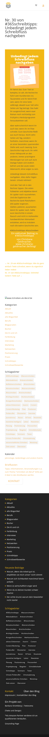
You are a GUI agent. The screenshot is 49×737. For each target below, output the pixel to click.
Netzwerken (10, 349)
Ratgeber (23, 430)
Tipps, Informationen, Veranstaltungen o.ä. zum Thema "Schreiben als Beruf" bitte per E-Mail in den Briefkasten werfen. (24, 471)
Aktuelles (9, 313)
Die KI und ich (11, 333)
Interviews (9, 341)
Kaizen (20, 417)
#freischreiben (29, 384)
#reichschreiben (25, 392)
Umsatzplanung (29, 438)
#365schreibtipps (12, 376)
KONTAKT (14, 481)
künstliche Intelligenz (13, 422)
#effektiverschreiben (13, 384)
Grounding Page (12, 723)
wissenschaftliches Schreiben (16, 442)
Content (33, 405)
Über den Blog (31, 691)
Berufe (8, 321)
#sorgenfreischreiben (14, 401)
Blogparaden (10, 325)
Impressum (10, 695)
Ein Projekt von (13, 701)
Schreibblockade (35, 430)
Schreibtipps (10, 361)
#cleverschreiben (26, 380)
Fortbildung (10, 337)
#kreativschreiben (12, 388)
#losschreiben (11, 392)
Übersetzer (21, 446)
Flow (23, 409)
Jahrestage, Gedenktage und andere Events (24, 458)
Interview (31, 413)
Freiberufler (10, 413)
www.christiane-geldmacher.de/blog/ (24, 245)
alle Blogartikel (11, 317)
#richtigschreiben (12, 397)
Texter (29, 434)
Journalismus (10, 417)
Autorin (25, 405)
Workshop (33, 442)
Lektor (26, 422)
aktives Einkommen (13, 405)
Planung (9, 426)
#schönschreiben (27, 397)
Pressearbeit (32, 426)
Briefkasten (11, 464)
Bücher (8, 329)
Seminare (21, 434)
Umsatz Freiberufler (13, 438)
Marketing (9, 345)
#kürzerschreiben (28, 388)
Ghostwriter (21, 413)
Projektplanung (11, 430)
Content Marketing (13, 409)
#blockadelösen (12, 380)
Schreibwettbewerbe (14, 365)
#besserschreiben (27, 376)
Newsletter (35, 422)
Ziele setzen (10, 446)
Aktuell (8, 309)
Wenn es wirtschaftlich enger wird (22, 586)
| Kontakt (19, 695)
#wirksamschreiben (31, 401)
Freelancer (32, 409)
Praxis (7, 357)
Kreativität (37, 417)
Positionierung (11, 353)
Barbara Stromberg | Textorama (19, 705)
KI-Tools (28, 417)
